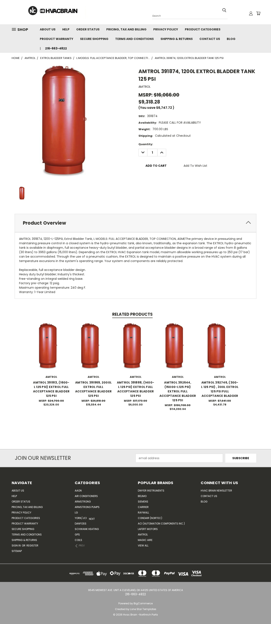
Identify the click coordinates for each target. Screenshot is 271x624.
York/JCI (81, 518)
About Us (47, 29)
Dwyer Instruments (151, 490)
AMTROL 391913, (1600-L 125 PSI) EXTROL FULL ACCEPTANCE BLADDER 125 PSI (51, 389)
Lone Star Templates (143, 609)
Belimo (142, 496)
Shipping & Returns (176, 39)
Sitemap (17, 551)
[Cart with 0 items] (258, 13)
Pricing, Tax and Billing (126, 29)
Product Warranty (56, 39)
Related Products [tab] (132, 314)
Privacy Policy (165, 29)
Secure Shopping (94, 39)
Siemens (143, 501)
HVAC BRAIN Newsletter (216, 490)
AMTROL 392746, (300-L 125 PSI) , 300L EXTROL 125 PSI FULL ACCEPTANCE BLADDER (219, 389)
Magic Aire (145, 540)
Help (65, 29)
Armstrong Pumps (87, 507)
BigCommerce (143, 603)
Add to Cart (51, 350)
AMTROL (143, 534)
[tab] (135, 223)
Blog (231, 39)
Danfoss (80, 523)
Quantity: (145, 144)
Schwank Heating (87, 529)
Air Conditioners (86, 496)
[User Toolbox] (251, 13)
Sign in (16, 545)
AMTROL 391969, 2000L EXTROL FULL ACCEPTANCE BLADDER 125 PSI (93, 389)
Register (32, 545)
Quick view (51, 342)
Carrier (143, 507)
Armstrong (83, 501)
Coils (78, 540)
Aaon (78, 490)
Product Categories (202, 29)
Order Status (88, 29)
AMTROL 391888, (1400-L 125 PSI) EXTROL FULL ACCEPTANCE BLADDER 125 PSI (135, 389)
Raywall (143, 512)
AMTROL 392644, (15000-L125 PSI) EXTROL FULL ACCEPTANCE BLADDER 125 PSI (177, 391)
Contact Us (209, 39)
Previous (260, 611)
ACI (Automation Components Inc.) (161, 523)
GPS (77, 534)
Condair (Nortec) (150, 518)
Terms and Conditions (134, 39)
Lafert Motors (148, 529)
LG (76, 512)
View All (143, 545)
